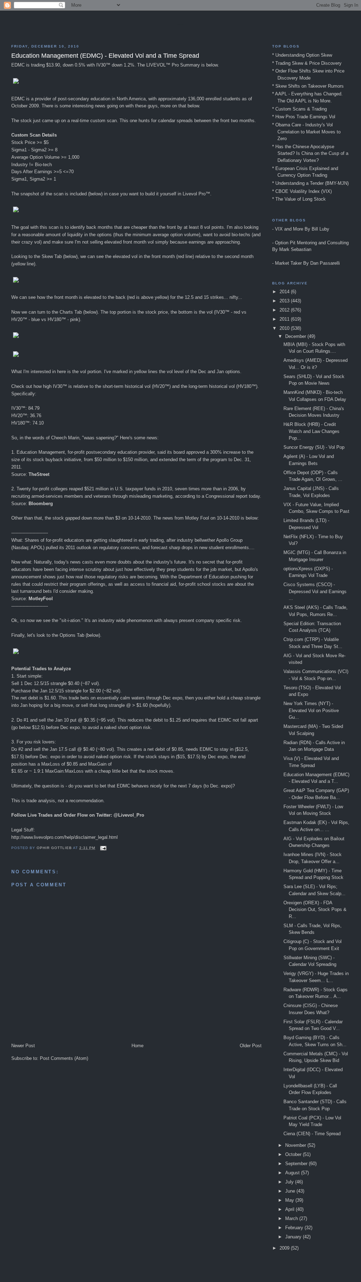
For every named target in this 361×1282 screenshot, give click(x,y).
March (292, 1218)
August (293, 1172)
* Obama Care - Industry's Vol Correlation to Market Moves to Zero (306, 131)
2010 (285, 328)
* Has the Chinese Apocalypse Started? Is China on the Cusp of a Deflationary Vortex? (310, 153)
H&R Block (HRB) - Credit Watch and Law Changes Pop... (311, 431)
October (294, 1154)
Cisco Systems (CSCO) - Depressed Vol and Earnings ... (315, 591)
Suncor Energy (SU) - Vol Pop (313, 447)
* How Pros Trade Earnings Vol (303, 116)
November (296, 1145)
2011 (285, 319)
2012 (285, 310)
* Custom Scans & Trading (299, 109)
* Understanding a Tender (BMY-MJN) (310, 183)
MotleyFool (41, 598)
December (296, 336)
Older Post (251, 1045)
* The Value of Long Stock (299, 199)
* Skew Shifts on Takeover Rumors (308, 86)
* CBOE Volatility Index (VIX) (302, 191)
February (295, 1227)
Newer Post (23, 1045)
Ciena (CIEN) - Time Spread (312, 1133)
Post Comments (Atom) (64, 1058)
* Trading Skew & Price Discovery (307, 63)
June (290, 1191)
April (290, 1209)
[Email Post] (103, 848)
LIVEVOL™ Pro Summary (173, 65)
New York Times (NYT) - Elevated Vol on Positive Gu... (311, 710)
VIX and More (289, 229)
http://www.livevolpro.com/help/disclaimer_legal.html (64, 837)
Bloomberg (41, 503)
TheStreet (39, 474)
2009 (285, 1248)
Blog (180, 25)
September (297, 1163)
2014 (285, 291)
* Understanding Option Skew (302, 55)
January (294, 1236)
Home (137, 1045)
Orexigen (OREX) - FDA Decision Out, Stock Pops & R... (315, 909)
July (290, 1181)
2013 (285, 300)
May (290, 1200)
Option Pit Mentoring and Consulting (312, 242)
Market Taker (288, 263)
